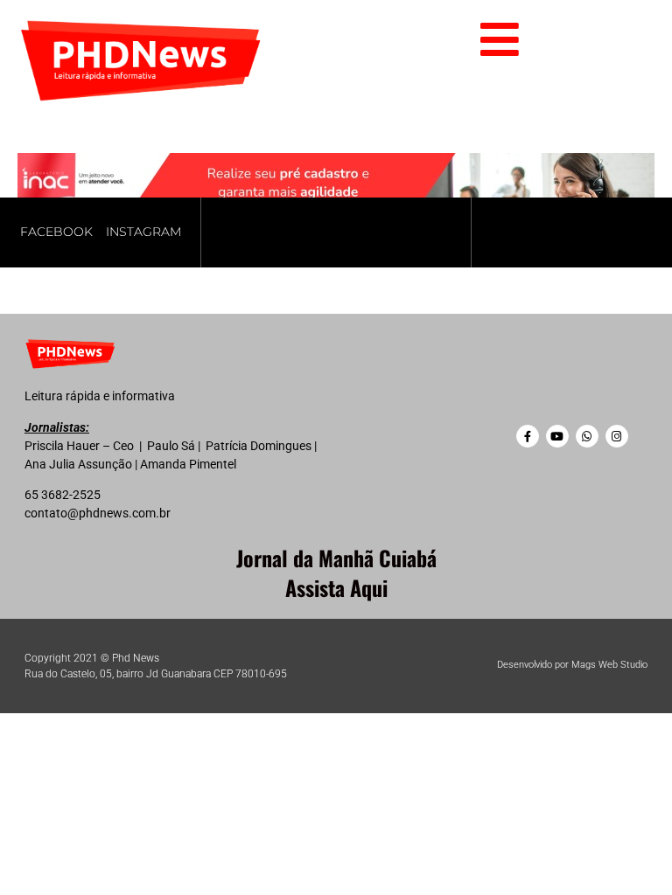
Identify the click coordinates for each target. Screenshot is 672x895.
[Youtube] (557, 436)
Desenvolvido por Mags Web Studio (572, 664)
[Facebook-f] (527, 436)
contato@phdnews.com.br (97, 513)
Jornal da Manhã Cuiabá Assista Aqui (336, 572)
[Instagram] (617, 436)
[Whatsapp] (587, 436)
